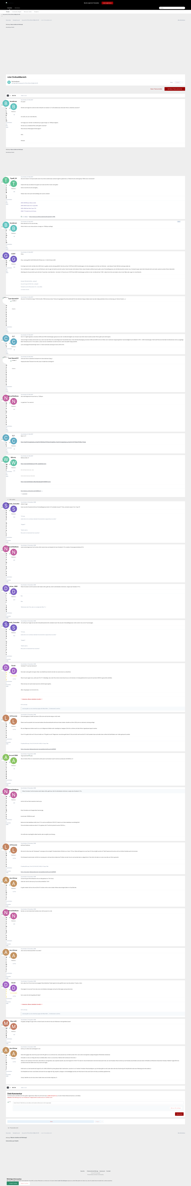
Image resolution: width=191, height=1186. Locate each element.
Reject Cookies (24, 1183)
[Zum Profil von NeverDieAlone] (13, 401)
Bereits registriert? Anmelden (91, 3)
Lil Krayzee (13, 716)
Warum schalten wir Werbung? (16, 24)
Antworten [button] (179, 1114)
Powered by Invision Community (95, 1174)
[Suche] (183, 8)
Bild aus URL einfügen (176, 1108)
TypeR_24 (13, 178)
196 (14, 267)
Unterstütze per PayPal (10, 27)
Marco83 (13, 1021)
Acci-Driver (13, 878)
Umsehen (9, 8)
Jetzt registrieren (107, 3)
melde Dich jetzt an (52, 1095)
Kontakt (108, 1171)
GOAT (13, 254)
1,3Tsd (14, 679)
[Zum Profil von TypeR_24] (13, 183)
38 (14, 349)
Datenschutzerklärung (92, 1171)
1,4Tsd (14, 729)
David (13, 665)
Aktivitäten (17, 8)
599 (14, 409)
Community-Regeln (16, 11)
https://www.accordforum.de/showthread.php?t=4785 (42, 216)
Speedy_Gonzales (13, 504)
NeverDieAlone (13, 396)
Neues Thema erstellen (156, 89)
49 (14, 114)
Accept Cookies (13, 1183)
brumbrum (16, 81)
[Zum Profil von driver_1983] (13, 591)
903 (14, 517)
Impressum (102, 1171)
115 (14, 1034)
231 (14, 470)
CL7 (13, 336)
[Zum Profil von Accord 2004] (13, 760)
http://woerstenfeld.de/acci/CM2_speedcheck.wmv (33, 463)
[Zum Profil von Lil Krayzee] (13, 721)
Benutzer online (28, 11)
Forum (7, 11)
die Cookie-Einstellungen (61, 1180)
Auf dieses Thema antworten (175, 89)
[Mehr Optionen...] (183, 100)
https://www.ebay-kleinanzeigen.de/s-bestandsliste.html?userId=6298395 (38, 749)
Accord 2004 (13, 755)
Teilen (171, 82)
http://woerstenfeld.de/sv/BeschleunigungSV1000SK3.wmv (36, 481)
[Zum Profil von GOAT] (13, 259)
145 (14, 191)
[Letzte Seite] (18, 96)
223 (14, 599)
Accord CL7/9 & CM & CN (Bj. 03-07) (28, 83)
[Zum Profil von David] (13, 671)
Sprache (83, 1171)
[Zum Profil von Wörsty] (13, 462)
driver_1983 (13, 586)
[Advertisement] (14, 51)
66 (14, 768)
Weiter (14, 95)
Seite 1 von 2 (24, 95)
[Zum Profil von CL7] (13, 341)
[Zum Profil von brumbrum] (9, 82)
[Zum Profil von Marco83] (13, 1026)
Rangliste (36, 11)
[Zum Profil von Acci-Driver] (13, 883)
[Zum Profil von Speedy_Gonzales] (13, 509)
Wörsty (13, 457)
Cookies (14, 1180)
